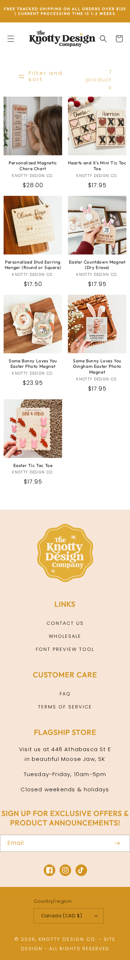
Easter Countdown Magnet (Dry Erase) (97, 264)
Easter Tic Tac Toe (33, 465)
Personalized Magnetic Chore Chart (33, 165)
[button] (11, 39)
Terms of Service (65, 706)
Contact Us (65, 623)
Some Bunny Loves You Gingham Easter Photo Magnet (97, 366)
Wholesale (65, 636)
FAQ (65, 693)
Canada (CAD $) (61, 915)
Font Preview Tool (65, 649)
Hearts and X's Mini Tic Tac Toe (97, 165)
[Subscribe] (117, 843)
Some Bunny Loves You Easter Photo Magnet (33, 363)
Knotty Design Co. (68, 939)
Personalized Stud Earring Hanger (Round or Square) (33, 264)
